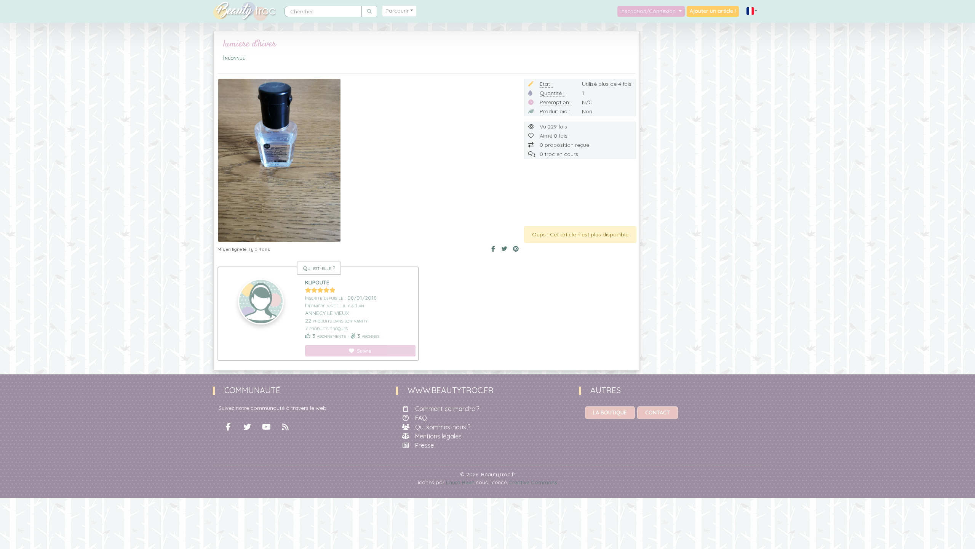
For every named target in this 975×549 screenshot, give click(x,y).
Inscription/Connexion (648, 11)
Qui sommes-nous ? (442, 427)
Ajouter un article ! (713, 11)
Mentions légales (438, 436)
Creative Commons (532, 482)
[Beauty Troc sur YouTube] (266, 427)
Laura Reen (460, 482)
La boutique (610, 412)
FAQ (421, 418)
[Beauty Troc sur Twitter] (247, 427)
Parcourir (397, 10)
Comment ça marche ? (447, 409)
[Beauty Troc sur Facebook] (228, 427)
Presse (424, 445)
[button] (752, 11)
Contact (657, 412)
